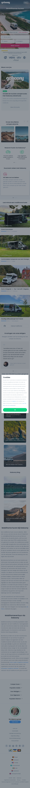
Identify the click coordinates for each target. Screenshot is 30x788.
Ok (15, 410)
